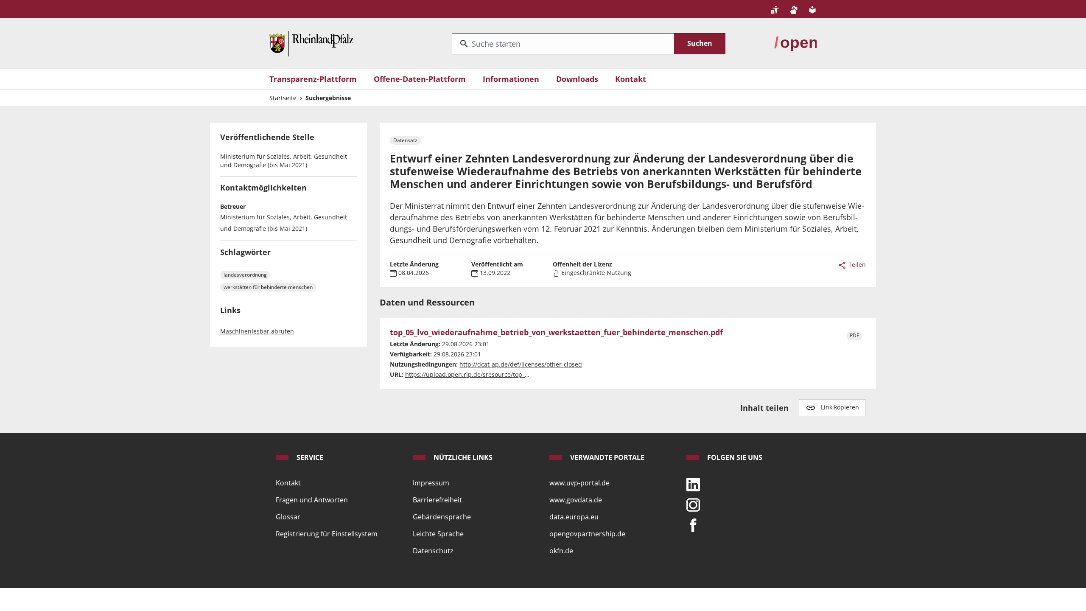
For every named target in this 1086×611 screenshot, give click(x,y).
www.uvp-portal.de (579, 483)
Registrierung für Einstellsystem (327, 533)
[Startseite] (311, 43)
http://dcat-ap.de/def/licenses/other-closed (520, 364)
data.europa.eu (574, 516)
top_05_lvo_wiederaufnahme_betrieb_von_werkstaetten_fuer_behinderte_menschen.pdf (556, 332)
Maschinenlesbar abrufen (257, 331)
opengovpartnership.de (587, 533)
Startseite (283, 98)
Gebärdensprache (442, 516)
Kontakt (630, 79)
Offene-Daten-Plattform (420, 79)
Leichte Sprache (438, 533)
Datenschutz (433, 550)
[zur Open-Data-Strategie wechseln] (795, 43)
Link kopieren (840, 407)
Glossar (288, 516)
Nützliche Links (462, 457)
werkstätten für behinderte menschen (268, 287)
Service (309, 457)
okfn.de (561, 550)
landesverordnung (245, 274)
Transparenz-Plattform (313, 79)
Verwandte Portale (606, 457)
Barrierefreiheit (437, 499)
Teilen (856, 265)
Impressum (431, 483)
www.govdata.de (575, 499)
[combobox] (563, 44)
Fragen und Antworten (312, 499)
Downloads (577, 79)
